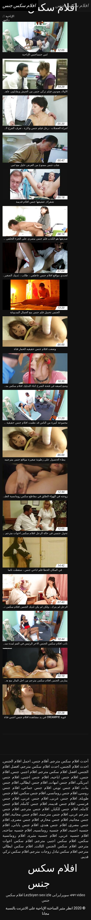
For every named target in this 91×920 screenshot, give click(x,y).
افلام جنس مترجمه (54, 814)
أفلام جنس (41, 761)
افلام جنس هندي (54, 825)
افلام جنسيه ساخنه (17, 830)
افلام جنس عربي (35, 798)
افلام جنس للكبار (65, 809)
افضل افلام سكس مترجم (58, 772)
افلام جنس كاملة (34, 804)
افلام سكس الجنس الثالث (55, 846)
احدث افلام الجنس (74, 766)
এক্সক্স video (77, 895)
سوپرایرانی (60, 895)
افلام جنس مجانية (24, 814)
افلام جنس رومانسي (62, 793)
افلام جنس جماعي (36, 788)
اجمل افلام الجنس (17, 761)
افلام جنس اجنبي (35, 777)
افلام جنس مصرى (25, 820)
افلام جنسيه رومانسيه (50, 830)
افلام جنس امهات (63, 782)
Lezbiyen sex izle (37, 895)
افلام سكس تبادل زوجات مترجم (53, 851)
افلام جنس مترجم (35, 809)
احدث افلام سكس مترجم (40, 766)
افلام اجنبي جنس (24, 772)
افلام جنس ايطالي (34, 782)
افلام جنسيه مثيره (42, 835)
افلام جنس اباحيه (64, 777)
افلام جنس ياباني (25, 825)
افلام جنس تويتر (66, 788)
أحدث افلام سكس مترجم (70, 761)
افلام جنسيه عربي (74, 835)
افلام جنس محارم (54, 820)
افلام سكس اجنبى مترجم (55, 841)
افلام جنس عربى (64, 798)
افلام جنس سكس (33, 793)
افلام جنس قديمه (62, 804)
